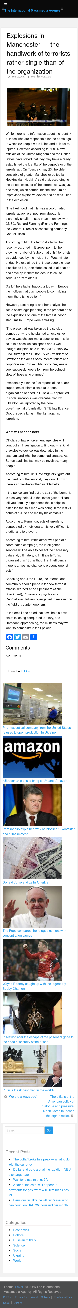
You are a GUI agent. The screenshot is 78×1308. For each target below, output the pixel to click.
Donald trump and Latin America (25, 882)
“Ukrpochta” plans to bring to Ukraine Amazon (35, 780)
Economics (21, 1230)
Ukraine (18, 1255)
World (17, 1260)
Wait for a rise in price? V (30, 1179)
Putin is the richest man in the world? (29, 1090)
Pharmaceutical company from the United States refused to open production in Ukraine (37, 730)
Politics (46, 76)
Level (19, 1286)
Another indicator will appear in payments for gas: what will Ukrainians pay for (39, 1189)
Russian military (24, 1240)
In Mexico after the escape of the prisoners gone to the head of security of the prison (38, 1039)
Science (19, 1245)
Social (17, 1250)
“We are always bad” (22, 1096)
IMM (33, 76)
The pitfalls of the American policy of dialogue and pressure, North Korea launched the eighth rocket (58, 1106)
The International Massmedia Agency (32, 10)
